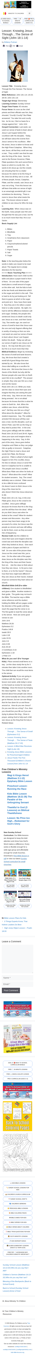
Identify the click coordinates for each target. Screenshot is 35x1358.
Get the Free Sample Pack (11, 886)
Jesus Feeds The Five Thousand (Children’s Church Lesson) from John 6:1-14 (19, 761)
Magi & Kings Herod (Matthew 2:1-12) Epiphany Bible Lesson (19, 778)
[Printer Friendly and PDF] (13, 47)
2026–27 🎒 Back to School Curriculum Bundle (17, 1064)
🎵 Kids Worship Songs (17, 1241)
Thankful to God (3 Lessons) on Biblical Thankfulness (18, 810)
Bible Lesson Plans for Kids (15, 918)
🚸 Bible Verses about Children (17, 1227)
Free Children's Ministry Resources (13, 1312)
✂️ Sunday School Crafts (17, 1199)
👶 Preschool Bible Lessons (17, 1208)
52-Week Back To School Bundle (6, 21)
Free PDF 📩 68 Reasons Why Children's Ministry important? (17, 1253)
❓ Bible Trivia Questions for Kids (17, 1231)
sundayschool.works (9, 1349)
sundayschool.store (21, 1346)
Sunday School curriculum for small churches (15, 861)
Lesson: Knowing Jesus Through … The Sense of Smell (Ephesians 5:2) (20, 731)
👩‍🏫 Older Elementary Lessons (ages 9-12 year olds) (18, 1246)
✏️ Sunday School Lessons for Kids (17, 1188)
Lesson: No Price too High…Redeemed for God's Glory (18, 821)
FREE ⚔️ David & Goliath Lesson (17, 1074)
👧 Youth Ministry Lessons (18, 1236)
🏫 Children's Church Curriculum (17, 1194)
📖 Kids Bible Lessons (17, 1183)
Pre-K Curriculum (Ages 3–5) (17, 1078)
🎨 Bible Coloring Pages (18, 1213)
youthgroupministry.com (24, 1349)
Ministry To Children (16, 13)
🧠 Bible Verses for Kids (18, 1222)
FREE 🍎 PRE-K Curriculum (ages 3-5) (29, 21)
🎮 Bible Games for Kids (17, 1217)
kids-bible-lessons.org (17, 1352)
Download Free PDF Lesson (10, 906)
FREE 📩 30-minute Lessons (17, 21)
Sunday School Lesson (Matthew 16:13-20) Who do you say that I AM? (16, 1268)
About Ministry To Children (15, 1301)
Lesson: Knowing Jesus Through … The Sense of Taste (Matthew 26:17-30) (19, 740)
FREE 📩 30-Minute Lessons (17, 1069)
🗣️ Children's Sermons (17, 1203)
